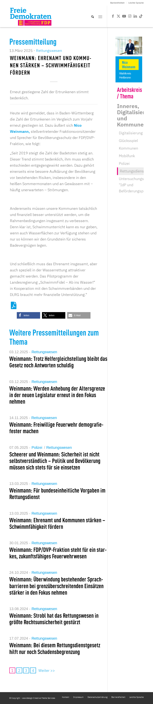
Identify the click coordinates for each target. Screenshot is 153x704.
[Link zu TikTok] (141, 16)
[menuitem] (117, 3)
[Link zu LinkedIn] (135, 16)
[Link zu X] (118, 16)
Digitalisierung (131, 132)
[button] (28, 315)
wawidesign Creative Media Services (38, 698)
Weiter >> (46, 670)
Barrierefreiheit (117, 2)
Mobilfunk (127, 155)
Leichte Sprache (136, 2)
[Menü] (100, 16)
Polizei (37, 447)
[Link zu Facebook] (113, 16)
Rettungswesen (49, 50)
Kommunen (128, 148)
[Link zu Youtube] (124, 16)
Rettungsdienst (132, 171)
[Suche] (92, 16)
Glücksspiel (128, 140)
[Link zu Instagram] (129, 16)
